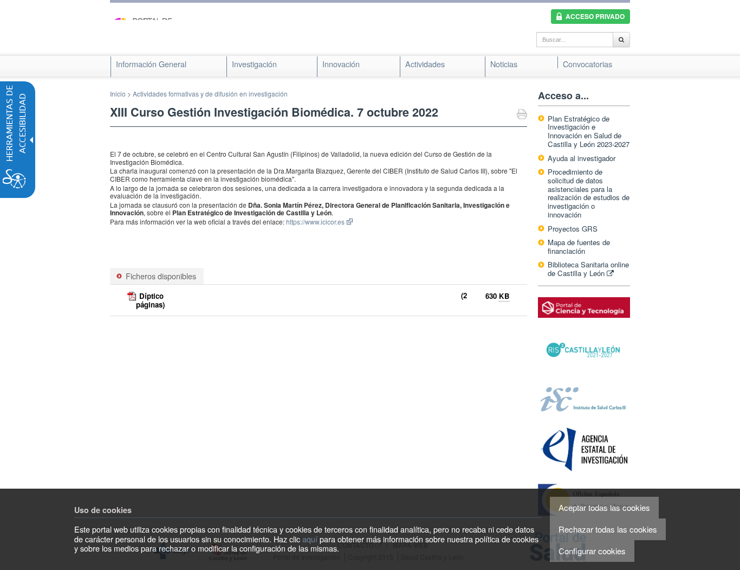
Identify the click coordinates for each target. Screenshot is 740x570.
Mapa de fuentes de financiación (579, 246)
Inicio (118, 93)
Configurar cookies (592, 550)
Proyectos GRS (573, 228)
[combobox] (574, 39)
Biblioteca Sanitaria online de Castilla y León (588, 268)
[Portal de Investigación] (164, 31)
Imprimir (522, 115)
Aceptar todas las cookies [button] (604, 507)
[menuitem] (151, 64)
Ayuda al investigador (581, 158)
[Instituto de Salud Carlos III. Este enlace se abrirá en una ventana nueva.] (584, 398)
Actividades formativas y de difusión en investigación (210, 93)
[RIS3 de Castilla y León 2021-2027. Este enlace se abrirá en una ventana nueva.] (584, 350)
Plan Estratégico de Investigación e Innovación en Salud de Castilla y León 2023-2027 (588, 131)
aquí (309, 539)
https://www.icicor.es (315, 221)
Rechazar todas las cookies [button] (608, 529)
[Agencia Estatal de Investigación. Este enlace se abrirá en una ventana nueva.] (584, 449)
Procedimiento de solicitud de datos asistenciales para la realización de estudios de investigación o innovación (588, 193)
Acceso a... (563, 95)
